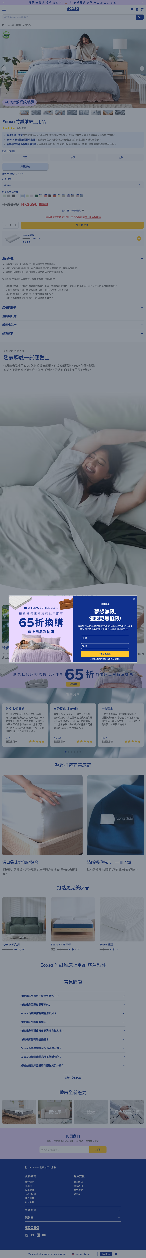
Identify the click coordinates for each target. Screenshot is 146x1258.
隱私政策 (116, 659)
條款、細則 (106, 659)
